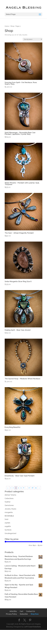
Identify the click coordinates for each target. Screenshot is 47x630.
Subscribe (24, 614)
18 (32, 488)
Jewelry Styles (10, 509)
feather (7, 502)
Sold (6, 519)
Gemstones (9, 505)
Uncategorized (10, 533)
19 (36, 488)
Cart (21, 611)
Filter (8, 546)
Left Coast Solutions (32, 627)
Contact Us (30, 611)
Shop (12, 26)
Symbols (8, 530)
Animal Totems (10, 495)
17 (29, 488)
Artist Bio (13, 611)
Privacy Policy (11, 614)
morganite (9, 512)
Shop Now (35, 614)
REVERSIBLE (9, 516)
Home (7, 26)
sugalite (8, 526)
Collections (9, 498)
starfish (7, 523)
